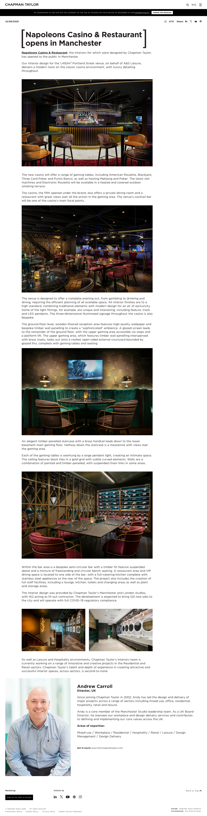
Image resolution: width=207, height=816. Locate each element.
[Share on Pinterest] (201, 21)
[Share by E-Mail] (196, 21)
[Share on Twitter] (191, 21)
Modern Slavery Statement (70, 811)
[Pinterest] (74, 797)
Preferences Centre (13, 811)
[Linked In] (55, 797)
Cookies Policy (142, 12)
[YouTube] (68, 797)
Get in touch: (100, 748)
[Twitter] (61, 797)
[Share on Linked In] (186, 21)
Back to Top (192, 791)
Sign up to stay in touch (19, 797)
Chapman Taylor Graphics (190, 808)
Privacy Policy (48, 811)
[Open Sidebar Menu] (200, 5)
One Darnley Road (193, 811)
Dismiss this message (162, 12)
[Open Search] (187, 5)
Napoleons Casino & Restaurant (44, 52)
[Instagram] (80, 797)
